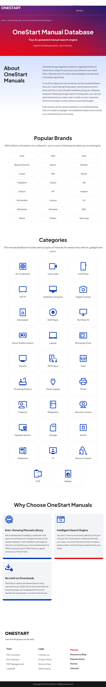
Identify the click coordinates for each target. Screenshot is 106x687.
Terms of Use (44, 664)
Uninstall (74, 668)
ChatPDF (10, 668)
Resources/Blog (92, 5)
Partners (79, 10)
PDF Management (15, 664)
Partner (73, 663)
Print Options (12, 659)
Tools (61, 5)
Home (3, 20)
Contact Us (43, 654)
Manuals (75, 5)
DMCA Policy (44, 668)
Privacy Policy (45, 659)
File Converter (13, 654)
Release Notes (77, 659)
